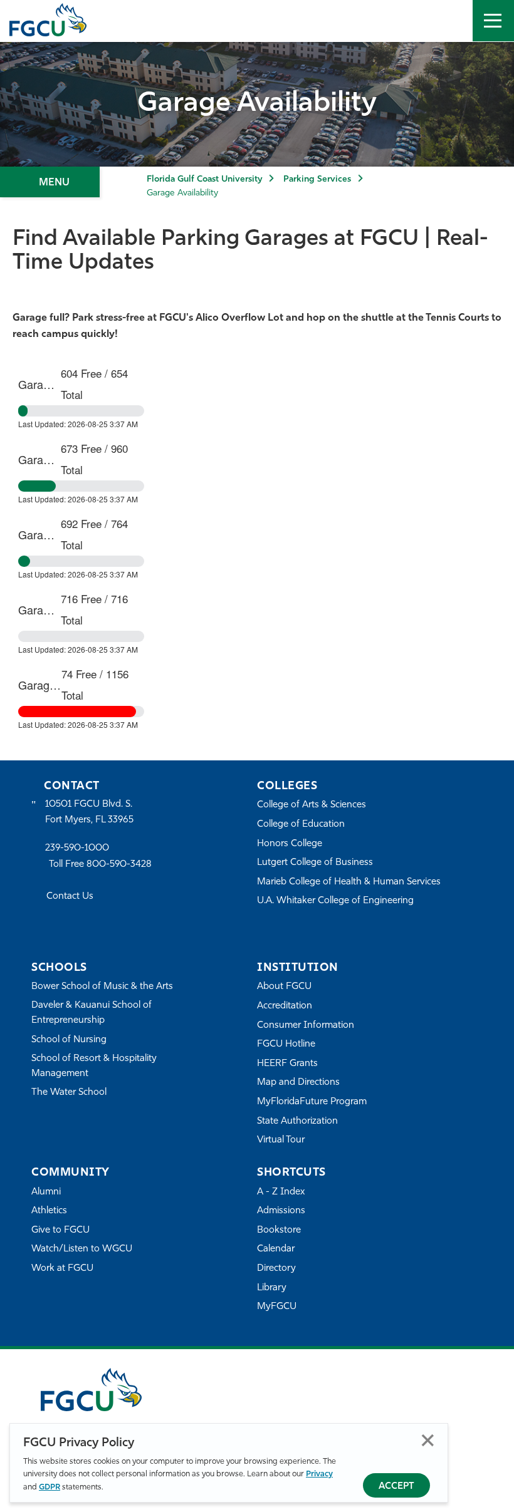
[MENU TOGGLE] (493, 20)
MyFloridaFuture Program (312, 1102)
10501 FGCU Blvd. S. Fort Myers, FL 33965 (89, 812)
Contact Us (69, 896)
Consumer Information (305, 1025)
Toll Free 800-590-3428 (100, 864)
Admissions (281, 1211)
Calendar (276, 1249)
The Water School (69, 1092)
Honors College (289, 844)
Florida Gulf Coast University (204, 179)
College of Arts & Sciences (311, 805)
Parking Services (317, 179)
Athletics (49, 1211)
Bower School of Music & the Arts (102, 987)
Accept (396, 1486)
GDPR (49, 1487)
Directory (276, 1268)
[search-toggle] (452, 20)
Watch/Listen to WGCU (81, 1249)
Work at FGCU (62, 1268)
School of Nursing (69, 1040)
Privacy (319, 1474)
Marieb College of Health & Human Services (349, 882)
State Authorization (297, 1121)
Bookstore (279, 1230)
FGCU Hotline (286, 1044)
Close (428, 1440)
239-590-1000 (77, 848)
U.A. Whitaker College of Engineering (335, 901)
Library (271, 1288)
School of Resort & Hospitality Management (94, 1066)
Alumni (46, 1192)
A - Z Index (281, 1192)
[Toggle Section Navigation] (50, 182)
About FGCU (284, 987)
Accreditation (284, 1006)
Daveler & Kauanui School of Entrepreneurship (91, 1013)
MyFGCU (276, 1307)
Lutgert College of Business (315, 862)
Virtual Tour (281, 1140)
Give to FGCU (60, 1230)
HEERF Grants (287, 1064)
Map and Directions (298, 1082)
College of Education (301, 824)
